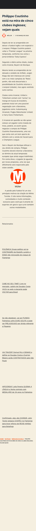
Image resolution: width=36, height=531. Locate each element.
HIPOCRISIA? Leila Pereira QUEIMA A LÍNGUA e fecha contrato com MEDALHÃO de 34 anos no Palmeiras (17, 389)
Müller (18, 186)
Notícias (8, 439)
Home (2, 439)
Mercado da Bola (18, 439)
